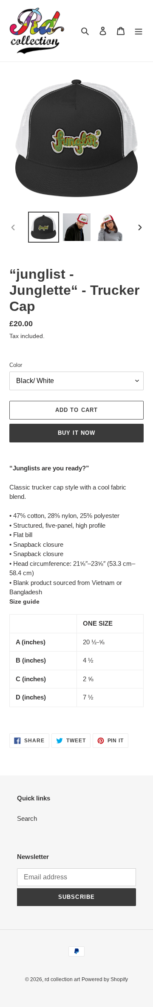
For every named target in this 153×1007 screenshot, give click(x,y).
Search (27, 818)
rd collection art (62, 979)
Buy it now (76, 433)
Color (15, 365)
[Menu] (138, 31)
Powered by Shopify (105, 979)
